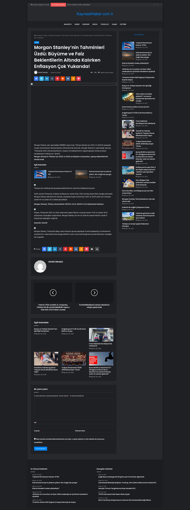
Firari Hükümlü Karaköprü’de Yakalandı (100, 345)
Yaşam (114, 24)
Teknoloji (105, 24)
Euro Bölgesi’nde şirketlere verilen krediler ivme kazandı (146, 182)
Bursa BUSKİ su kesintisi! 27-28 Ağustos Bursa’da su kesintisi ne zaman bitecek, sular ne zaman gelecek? (100, 371)
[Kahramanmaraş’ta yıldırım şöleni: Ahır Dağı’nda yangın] (81, 174)
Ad (35, 422)
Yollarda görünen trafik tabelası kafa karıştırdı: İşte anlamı (145, 215)
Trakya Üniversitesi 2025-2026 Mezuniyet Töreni (72, 369)
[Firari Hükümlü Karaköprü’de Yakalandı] (101, 335)
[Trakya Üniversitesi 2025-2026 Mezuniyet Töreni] (74, 359)
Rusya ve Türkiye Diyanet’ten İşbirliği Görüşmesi (45, 330)
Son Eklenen (139, 35)
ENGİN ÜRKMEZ (43, 72)
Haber (77, 24)
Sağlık (95, 24)
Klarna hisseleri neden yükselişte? (78, 5)
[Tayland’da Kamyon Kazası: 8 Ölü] (40, 174)
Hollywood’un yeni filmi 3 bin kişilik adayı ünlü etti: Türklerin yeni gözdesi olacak (146, 170)
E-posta (37, 431)
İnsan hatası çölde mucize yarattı (135, 107)
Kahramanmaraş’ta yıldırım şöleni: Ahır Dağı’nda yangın (144, 54)
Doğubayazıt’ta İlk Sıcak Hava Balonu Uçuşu (74, 330)
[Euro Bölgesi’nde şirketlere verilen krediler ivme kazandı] (128, 183)
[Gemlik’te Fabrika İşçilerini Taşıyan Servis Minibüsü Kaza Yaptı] (46, 359)
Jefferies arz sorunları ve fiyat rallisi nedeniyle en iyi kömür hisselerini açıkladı (138, 70)
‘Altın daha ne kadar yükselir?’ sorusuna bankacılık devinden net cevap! (145, 97)
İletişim (123, 24)
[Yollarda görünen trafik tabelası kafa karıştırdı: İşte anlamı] (128, 216)
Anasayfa (67, 24)
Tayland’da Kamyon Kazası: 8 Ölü (144, 44)
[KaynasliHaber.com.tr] (95, 14)
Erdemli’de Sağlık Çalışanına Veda (135, 207)
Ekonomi (85, 24)
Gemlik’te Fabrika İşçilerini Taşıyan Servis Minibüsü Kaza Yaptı (46, 370)
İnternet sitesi (80, 431)
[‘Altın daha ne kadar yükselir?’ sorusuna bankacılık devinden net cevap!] (128, 97)
